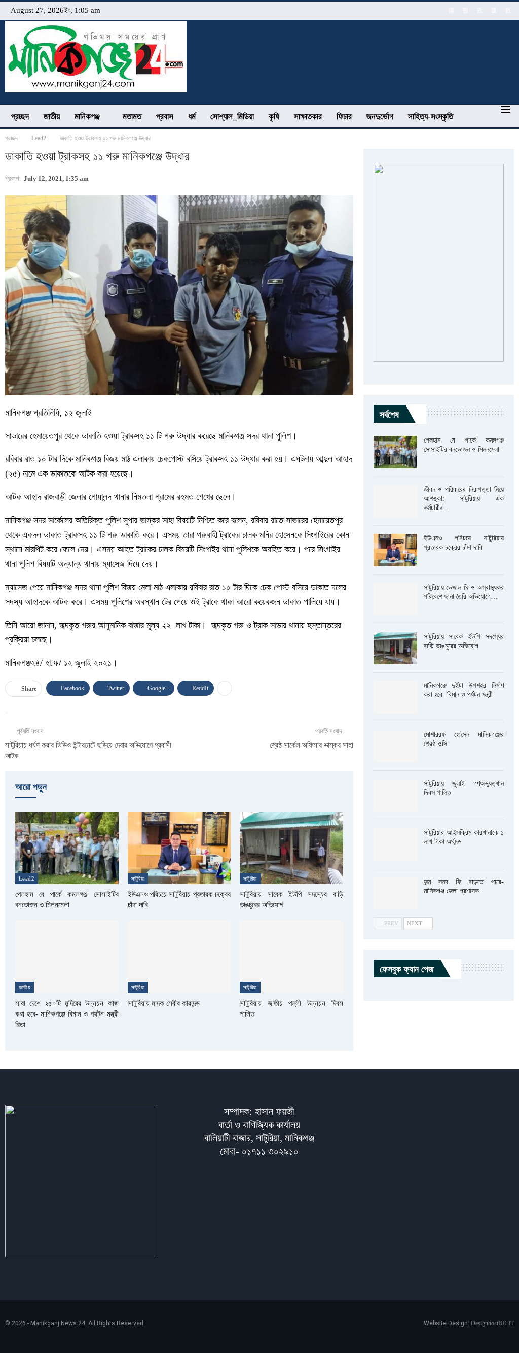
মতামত (132, 116)
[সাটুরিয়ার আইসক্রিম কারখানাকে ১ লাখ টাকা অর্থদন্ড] (395, 844)
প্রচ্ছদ (20, 116)
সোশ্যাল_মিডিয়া (232, 116)
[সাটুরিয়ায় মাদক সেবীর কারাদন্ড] (179, 957)
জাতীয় (52, 116)
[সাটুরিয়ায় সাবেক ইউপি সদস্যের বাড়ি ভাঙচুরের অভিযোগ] (291, 848)
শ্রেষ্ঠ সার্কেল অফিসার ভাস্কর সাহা (311, 745)
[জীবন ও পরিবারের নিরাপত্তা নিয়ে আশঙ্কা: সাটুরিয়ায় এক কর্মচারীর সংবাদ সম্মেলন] (395, 501)
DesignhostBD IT (492, 1323)
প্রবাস (164, 116)
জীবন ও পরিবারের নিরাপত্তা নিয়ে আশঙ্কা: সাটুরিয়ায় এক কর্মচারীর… (464, 499)
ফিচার (344, 116)
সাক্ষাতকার (308, 116)
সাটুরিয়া (138, 878)
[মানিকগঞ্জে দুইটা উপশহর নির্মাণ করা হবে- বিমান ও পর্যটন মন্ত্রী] (395, 697)
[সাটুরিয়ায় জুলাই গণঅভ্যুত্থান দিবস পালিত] (395, 795)
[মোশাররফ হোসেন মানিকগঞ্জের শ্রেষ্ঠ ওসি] (395, 746)
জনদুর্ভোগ (379, 116)
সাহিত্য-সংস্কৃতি (430, 116)
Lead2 (26, 878)
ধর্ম (192, 116)
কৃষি (274, 116)
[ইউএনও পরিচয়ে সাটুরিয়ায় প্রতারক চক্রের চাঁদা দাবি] (179, 848)
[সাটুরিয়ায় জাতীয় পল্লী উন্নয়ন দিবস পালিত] (291, 957)
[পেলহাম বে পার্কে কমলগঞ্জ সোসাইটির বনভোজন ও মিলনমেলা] (67, 848)
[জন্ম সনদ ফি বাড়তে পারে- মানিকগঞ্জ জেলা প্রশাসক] (395, 893)
